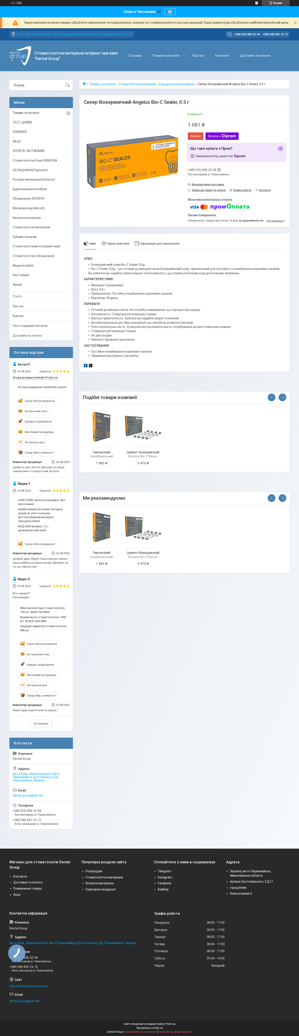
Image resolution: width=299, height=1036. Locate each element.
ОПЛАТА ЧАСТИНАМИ (28, 151)
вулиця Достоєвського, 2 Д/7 (251, 881)
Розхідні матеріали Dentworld (34, 179)
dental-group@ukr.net (28, 795)
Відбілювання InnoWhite (30, 189)
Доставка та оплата (255, 55)
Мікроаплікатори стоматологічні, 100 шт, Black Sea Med (42, 610)
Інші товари (21, 275)
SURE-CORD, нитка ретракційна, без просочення (41, 502)
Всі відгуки (41, 723)
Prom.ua (170, 1023)
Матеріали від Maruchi (29, 208)
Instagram (165, 877)
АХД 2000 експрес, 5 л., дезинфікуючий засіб (33, 528)
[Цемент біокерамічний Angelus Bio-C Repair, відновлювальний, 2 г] (143, 426)
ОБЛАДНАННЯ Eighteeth (30, 170)
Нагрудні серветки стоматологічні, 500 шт (43, 628)
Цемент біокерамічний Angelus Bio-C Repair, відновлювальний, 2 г (143, 456)
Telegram (164, 871)
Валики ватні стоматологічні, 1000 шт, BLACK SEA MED (43, 619)
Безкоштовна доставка (208, 184)
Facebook (164, 883)
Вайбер (163, 889)
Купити (195, 136)
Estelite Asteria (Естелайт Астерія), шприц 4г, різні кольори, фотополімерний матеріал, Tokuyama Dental (40, 515)
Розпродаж (94, 871)
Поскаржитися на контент (141, 1031)
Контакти (222, 55)
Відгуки (18, 316)
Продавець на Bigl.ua (149, 1027)
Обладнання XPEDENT (29, 198)
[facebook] (86, 366)
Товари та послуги (165, 55)
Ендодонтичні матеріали (177, 84)
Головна (135, 55)
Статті (17, 296)
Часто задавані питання (30, 325)
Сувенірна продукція (101, 889)
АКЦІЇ (17, 141)
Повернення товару (27, 888)
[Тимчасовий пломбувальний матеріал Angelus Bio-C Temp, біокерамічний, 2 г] (101, 426)
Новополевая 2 (241, 893)
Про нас (198, 55)
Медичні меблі (23, 265)
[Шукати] (67, 85)
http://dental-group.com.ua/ (28, 986)
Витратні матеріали (27, 218)
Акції (17, 894)
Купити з (214, 136)
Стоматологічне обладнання (33, 256)
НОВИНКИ (20, 132)
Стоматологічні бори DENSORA (35, 160)
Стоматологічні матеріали (137, 84)
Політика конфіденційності (175, 1031)
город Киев (238, 887)
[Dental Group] (20, 56)
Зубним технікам (25, 237)
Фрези (17, 284)
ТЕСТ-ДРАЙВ (22, 122)
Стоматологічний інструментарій (36, 246)
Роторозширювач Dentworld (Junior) (42, 387)
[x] (90, 366)
